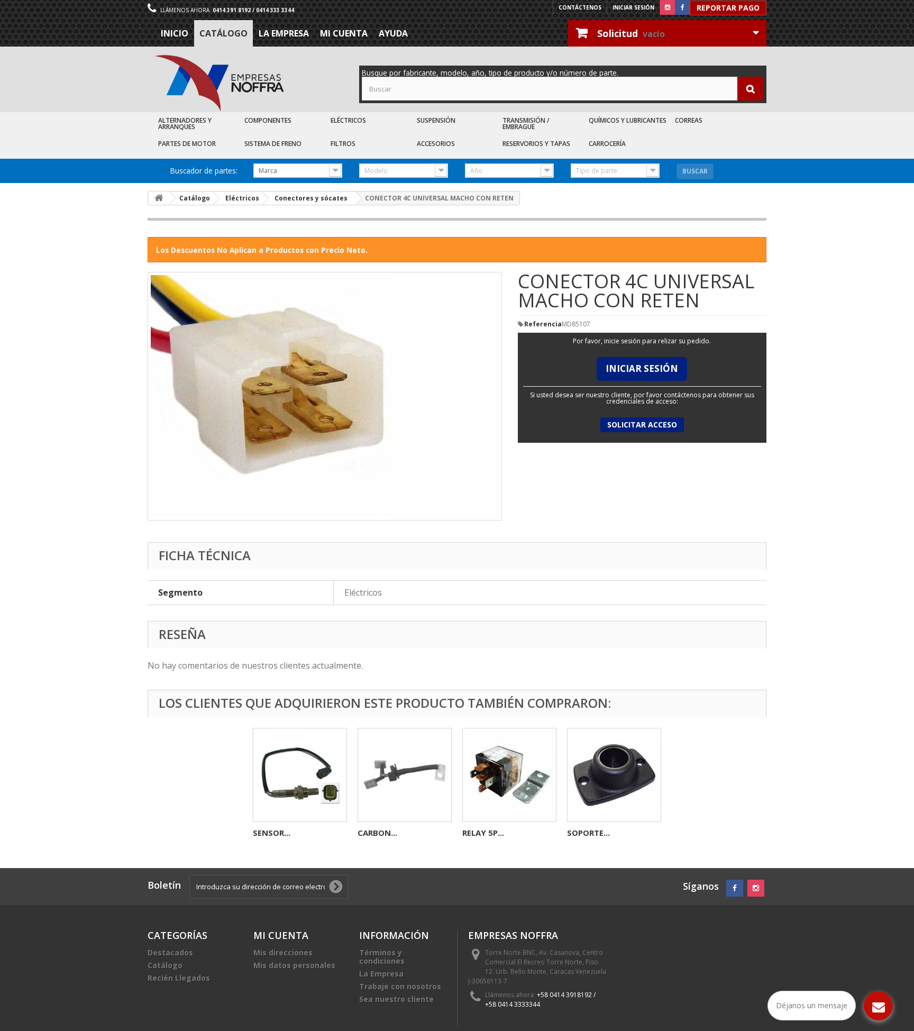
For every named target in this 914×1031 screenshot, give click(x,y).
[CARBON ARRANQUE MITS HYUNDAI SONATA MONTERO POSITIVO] (405, 775)
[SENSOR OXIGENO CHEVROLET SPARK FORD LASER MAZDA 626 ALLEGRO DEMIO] (300, 775)
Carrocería (607, 143)
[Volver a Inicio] (159, 198)
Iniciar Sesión (642, 368)
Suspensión (436, 120)
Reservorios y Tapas (536, 143)
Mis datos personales (294, 965)
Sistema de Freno (272, 143)
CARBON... (377, 832)
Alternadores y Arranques (185, 123)
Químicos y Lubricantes (627, 120)
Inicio (174, 33)
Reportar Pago (728, 8)
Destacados (170, 952)
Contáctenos (580, 7)
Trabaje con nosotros (400, 986)
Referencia (543, 324)
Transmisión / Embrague (526, 123)
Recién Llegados (179, 978)
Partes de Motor (187, 143)
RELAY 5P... (483, 832)
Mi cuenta (344, 33)
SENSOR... (271, 832)
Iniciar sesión (633, 7)
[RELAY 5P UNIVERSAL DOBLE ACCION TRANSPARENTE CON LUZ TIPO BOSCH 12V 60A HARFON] (509, 775)
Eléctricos (348, 120)
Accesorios (436, 143)
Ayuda (393, 33)
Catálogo (223, 33)
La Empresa (284, 33)
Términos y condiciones (382, 956)
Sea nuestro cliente (396, 999)
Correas (688, 120)
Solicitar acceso (642, 424)
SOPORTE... (588, 832)
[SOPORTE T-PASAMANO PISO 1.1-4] (614, 775)
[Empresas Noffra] (219, 83)
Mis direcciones (283, 952)
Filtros (343, 143)
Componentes (267, 120)
